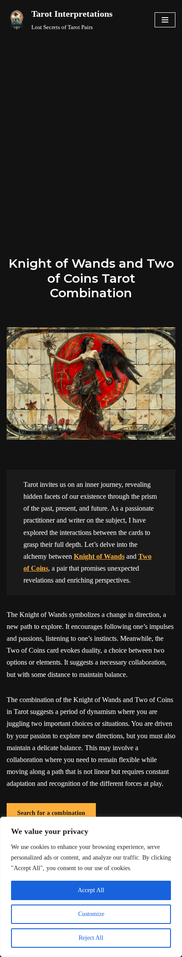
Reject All (91, 938)
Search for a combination (51, 813)
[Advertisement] (91, 134)
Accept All (91, 890)
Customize (91, 914)
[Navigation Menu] (165, 19)
